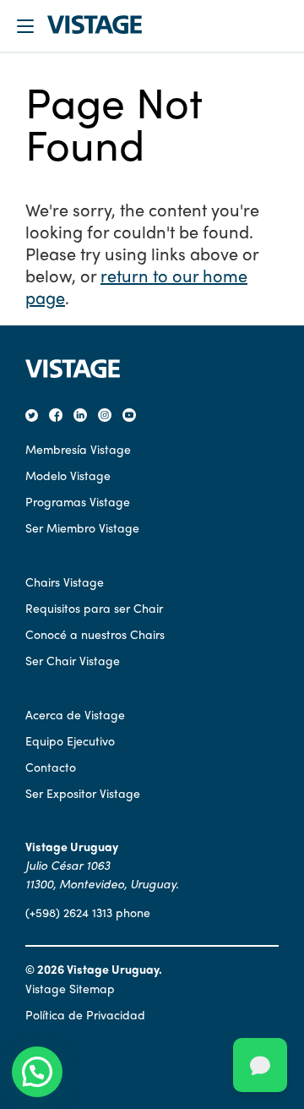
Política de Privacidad (85, 1014)
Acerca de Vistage (75, 714)
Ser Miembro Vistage (82, 527)
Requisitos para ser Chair (94, 607)
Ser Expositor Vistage (82, 792)
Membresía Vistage (78, 448)
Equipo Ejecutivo (70, 740)
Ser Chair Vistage (72, 660)
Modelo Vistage (68, 475)
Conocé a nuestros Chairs (95, 634)
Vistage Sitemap (70, 988)
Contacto (50, 766)
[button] (37, 1071)
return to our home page (136, 286)
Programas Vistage (77, 501)
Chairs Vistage (64, 581)
